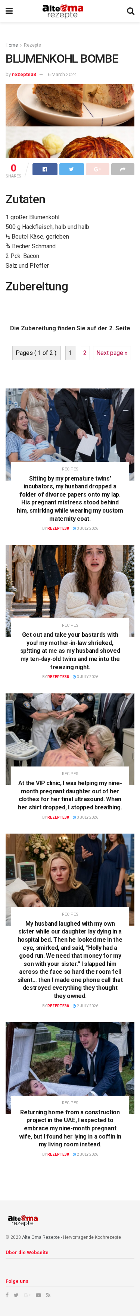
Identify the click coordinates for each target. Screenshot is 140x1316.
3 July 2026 (87, 528)
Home (12, 45)
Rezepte (32, 45)
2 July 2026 (87, 1006)
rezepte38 (24, 74)
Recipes (70, 469)
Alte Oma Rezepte (41, 1237)
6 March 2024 (62, 74)
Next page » (112, 352)
